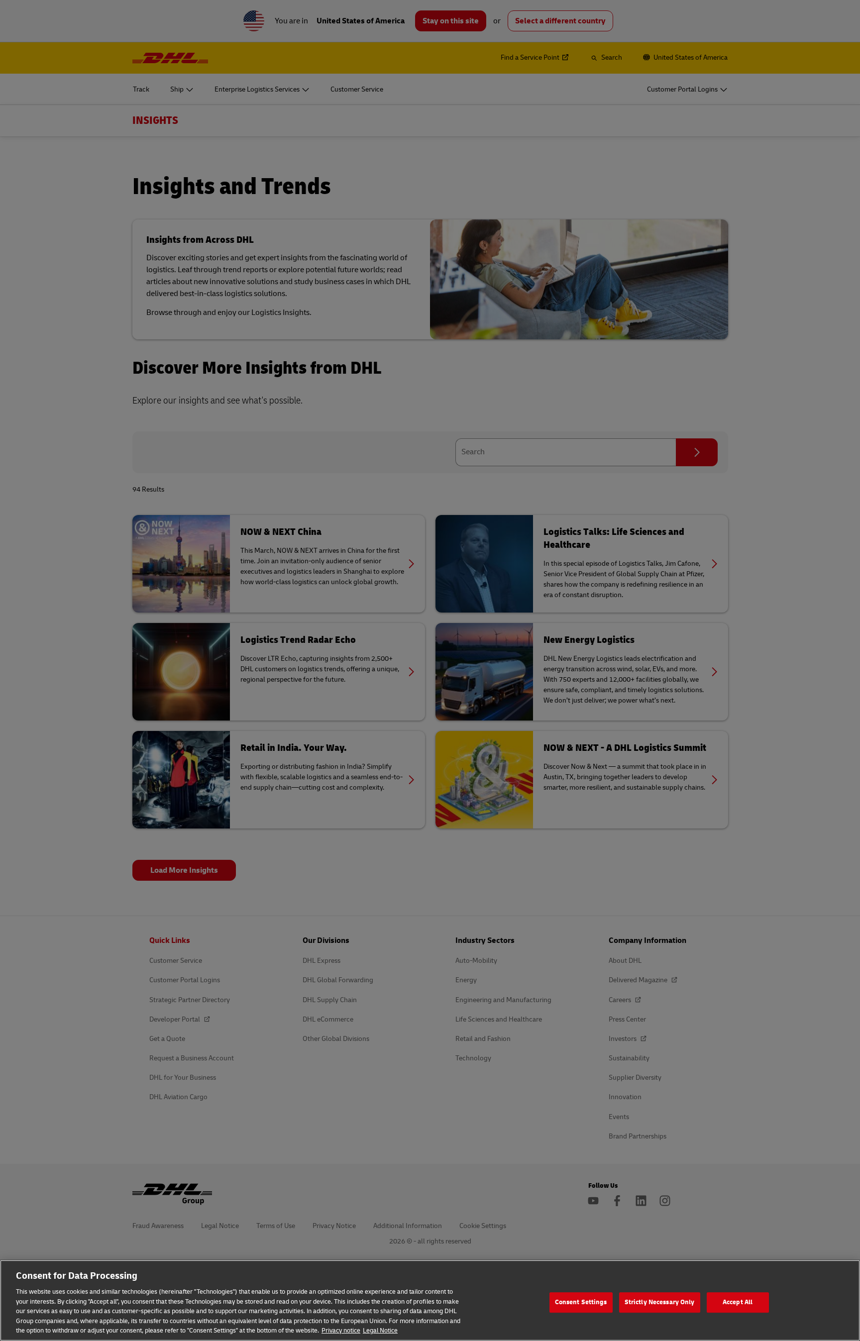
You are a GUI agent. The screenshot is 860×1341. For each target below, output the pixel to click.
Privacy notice (341, 1331)
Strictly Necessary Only (660, 1302)
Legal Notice (380, 1331)
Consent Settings (581, 1302)
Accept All (737, 1302)
